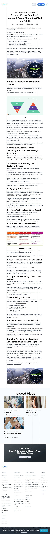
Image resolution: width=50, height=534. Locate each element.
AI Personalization (17, 477)
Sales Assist (4, 508)
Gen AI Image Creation (18, 486)
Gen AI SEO (16, 488)
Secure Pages (16, 490)
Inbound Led (28, 505)
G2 (25, 118)
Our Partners (4, 523)
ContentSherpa (5, 482)
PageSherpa (4, 477)
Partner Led (28, 501)
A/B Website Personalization (5, 491)
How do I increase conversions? (32, 484)
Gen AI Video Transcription (19, 484)
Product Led (28, 499)
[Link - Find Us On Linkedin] (43, 494)
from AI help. (15, 317)
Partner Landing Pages (18, 501)
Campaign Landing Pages (19, 499)
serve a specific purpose (13, 332)
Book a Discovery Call (25, 457)
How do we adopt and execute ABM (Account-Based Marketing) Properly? (33, 488)
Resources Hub (45, 480)
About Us (3, 519)
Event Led (27, 497)
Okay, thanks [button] (44, 530)
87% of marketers (15, 35)
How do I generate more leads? (32, 482)
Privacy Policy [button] (24, 532)
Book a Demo (44, 482)
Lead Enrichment (5, 510)
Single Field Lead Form (6, 503)
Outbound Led (28, 503)
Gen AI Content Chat (18, 482)
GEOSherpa (4, 475)
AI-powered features (21, 303)
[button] (47, 5)
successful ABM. (31, 268)
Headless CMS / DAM (6, 500)
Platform (43, 475)
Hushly (6, 527)
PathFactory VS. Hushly (45, 487)
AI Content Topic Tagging (19, 475)
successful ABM (18, 300)
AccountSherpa (5, 480)
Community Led (29, 495)
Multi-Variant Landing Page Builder (7, 488)
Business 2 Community (25, 248)
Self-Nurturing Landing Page (6, 485)
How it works (4, 521)
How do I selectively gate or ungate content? (33, 479)
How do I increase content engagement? (31, 476)
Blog (16, 12)
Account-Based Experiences (17, 507)
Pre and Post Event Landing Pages (19, 504)
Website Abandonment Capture (6, 506)
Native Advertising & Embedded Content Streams (6, 497)
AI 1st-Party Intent (17, 480)
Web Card (4, 512)
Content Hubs (4, 494)
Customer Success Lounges (17, 510)
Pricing (43, 477)
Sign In (43, 484)
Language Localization (18, 492)
